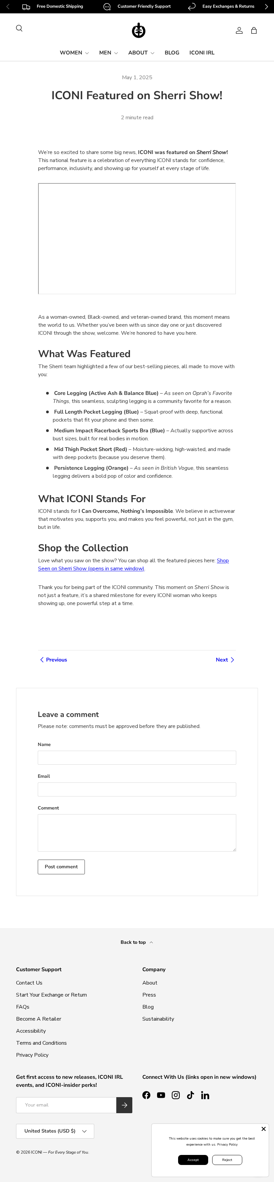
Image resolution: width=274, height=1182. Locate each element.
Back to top (134, 942)
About (149, 983)
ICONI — (59, 1152)
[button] (254, 30)
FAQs (22, 1007)
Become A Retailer (38, 1019)
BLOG (172, 52)
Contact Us (29, 983)
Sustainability (158, 1019)
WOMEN (71, 52)
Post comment (61, 866)
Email (44, 776)
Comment (48, 808)
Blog (148, 1007)
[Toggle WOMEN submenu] (87, 53)
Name (44, 744)
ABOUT (138, 52)
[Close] (263, 1129)
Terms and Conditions (41, 1043)
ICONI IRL (202, 52)
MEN (105, 52)
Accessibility (31, 1031)
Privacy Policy (32, 1055)
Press (149, 995)
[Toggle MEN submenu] (116, 53)
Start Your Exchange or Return (51, 995)
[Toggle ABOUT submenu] (152, 53)
